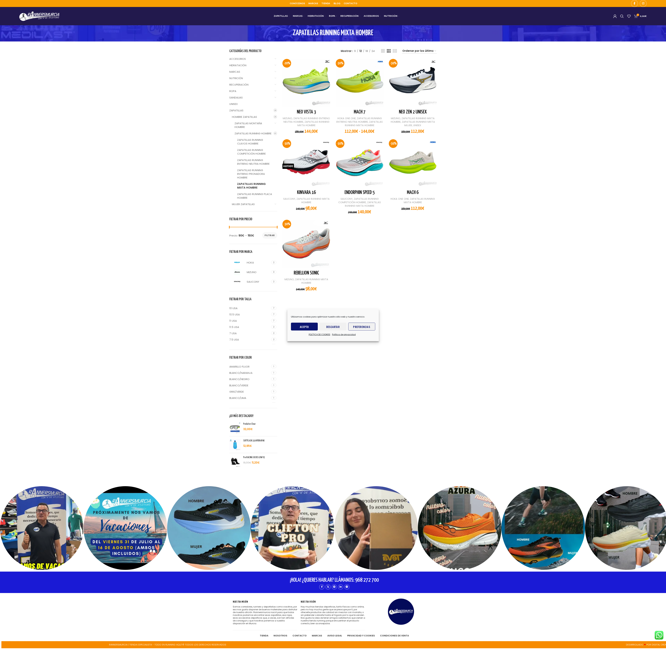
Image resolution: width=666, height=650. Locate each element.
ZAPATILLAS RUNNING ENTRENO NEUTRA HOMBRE (253, 162)
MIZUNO (287, 118)
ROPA (232, 91)
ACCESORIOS (237, 59)
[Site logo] (39, 16)
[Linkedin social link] (340, 587)
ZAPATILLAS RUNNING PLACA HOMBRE (254, 196)
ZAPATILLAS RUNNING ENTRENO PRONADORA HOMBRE (251, 173)
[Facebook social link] (634, 3)
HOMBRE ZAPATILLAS (244, 117)
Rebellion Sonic (306, 273)
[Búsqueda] (621, 16)
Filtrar (270, 235)
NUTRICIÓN (236, 78)
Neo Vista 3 (306, 112)
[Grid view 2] (383, 51)
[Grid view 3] (388, 51)
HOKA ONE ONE (346, 118)
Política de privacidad (344, 334)
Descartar (333, 326)
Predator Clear (249, 424)
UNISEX (233, 104)
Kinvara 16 (306, 192)
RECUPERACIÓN (238, 84)
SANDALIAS (236, 97)
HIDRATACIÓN (237, 65)
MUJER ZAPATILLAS (243, 204)
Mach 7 (359, 112)
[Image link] (401, 611)
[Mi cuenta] (615, 16)
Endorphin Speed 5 (360, 192)
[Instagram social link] (643, 3)
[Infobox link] (265, 612)
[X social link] (328, 587)
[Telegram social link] (346, 587)
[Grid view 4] (395, 51)
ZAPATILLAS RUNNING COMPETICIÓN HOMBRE (251, 151)
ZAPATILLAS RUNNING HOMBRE (253, 133)
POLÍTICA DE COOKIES (319, 334)
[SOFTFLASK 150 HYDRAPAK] (235, 444)
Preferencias (361, 326)
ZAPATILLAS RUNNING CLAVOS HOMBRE (250, 141)
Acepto (304, 326)
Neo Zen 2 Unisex (413, 112)
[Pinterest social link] (334, 587)
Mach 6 (413, 192)
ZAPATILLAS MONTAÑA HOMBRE (248, 125)
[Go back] (288, 33)
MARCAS (234, 72)
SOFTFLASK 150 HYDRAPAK (253, 440)
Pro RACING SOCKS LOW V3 (254, 457)
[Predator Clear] (235, 428)
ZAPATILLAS (236, 110)
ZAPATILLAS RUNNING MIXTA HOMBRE (251, 185)
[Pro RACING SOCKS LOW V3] (235, 461)
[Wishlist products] (628, 16)
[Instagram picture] (42, 528)
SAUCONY (289, 199)
